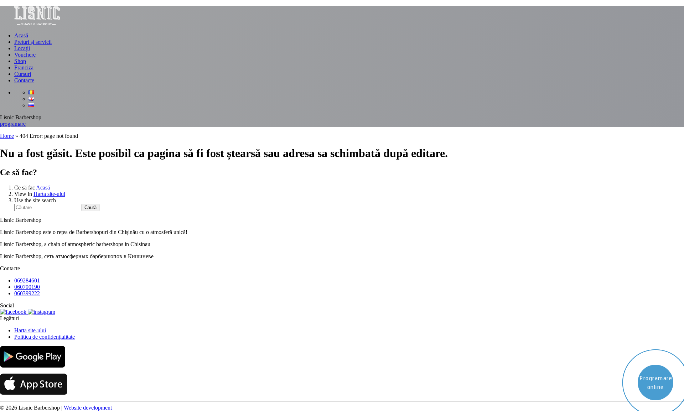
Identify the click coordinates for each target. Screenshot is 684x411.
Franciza (23, 67)
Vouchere (25, 55)
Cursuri (22, 74)
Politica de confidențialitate (44, 337)
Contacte (24, 80)
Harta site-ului (49, 194)
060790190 (27, 287)
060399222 (27, 293)
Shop (20, 61)
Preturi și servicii (33, 42)
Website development (88, 408)
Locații (22, 48)
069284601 (27, 280)
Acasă (21, 35)
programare (13, 124)
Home (7, 136)
